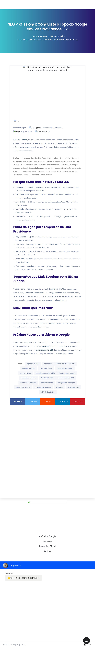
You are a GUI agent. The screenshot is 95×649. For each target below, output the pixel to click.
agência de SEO (33, 364)
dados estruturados (65, 368)
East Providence (20, 140)
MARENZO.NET (47, 378)
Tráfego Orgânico (48, 392)
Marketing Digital (47, 546)
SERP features (73, 387)
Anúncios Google (47, 536)
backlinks (48, 364)
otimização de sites (28, 383)
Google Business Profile (45, 373)
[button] (86, 640)
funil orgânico (25, 373)
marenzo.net (44, 346)
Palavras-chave (47, 383)
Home (34, 36)
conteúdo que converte (65, 364)
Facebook (18, 402)
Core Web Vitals (46, 368)
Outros (47, 551)
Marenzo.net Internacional (51, 36)
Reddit (49, 402)
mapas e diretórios (28, 378)
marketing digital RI (65, 378)
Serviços (47, 541)
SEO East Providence (43, 387)
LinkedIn (64, 402)
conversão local (28, 368)
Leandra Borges (19, 128)
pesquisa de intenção (66, 383)
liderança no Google (67, 373)
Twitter (33, 402)
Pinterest (79, 402)
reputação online (23, 387)
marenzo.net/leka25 (44, 350)
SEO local (59, 387)
